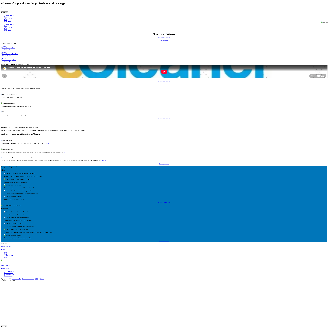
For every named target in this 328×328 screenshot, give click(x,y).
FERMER (3, 326)
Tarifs (5, 20)
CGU (36, 279)
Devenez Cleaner (8, 255)
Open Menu (4, 12)
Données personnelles (28, 279)
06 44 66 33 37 (5, 249)
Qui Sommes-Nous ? (9, 271)
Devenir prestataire (164, 164)
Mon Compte (7, 21)
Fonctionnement (8, 18)
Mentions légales (16, 279)
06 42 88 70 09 (5, 268)
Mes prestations (164, 40)
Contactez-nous (8, 276)
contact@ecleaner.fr (6, 246)
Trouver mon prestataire (164, 37)
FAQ (5, 254)
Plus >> (47, 143)
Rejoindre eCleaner (9, 15)
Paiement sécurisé (9, 274)
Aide (5, 17)
